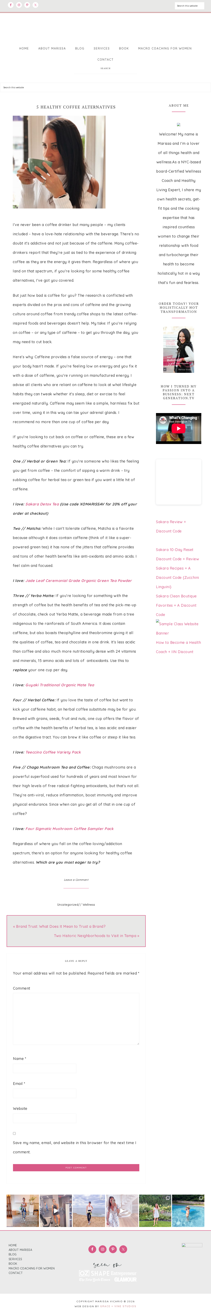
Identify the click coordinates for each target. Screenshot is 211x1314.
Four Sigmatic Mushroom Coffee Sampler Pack (69, 828)
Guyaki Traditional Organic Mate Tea (59, 685)
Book (13, 1264)
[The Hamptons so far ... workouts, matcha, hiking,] (188, 1211)
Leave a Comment (76, 879)
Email (19, 1083)
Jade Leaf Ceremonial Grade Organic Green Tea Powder (78, 580)
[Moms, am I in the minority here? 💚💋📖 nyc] (122, 1211)
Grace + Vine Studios (118, 1306)
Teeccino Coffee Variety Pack (53, 752)
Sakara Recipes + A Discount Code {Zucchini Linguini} (177, 577)
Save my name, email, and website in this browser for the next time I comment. (74, 1147)
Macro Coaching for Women (32, 1268)
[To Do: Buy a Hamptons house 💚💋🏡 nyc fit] (155, 1211)
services (15, 1259)
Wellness (89, 905)
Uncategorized (68, 905)
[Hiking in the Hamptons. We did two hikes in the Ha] (89, 1211)
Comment (21, 988)
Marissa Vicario (105, 26)
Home (13, 1245)
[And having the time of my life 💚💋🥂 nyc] (56, 1211)
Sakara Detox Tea (42, 504)
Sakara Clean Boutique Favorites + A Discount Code (176, 605)
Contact (16, 1273)
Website (20, 1108)
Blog (13, 1254)
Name (19, 1058)
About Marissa (20, 1250)
